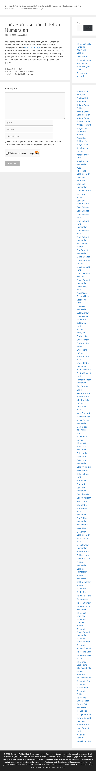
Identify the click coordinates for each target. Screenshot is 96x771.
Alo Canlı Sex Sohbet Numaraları (20, 74)
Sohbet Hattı (83, 555)
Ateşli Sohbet (83, 144)
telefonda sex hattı (49, 762)
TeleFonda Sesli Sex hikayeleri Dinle (84, 674)
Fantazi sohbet (84, 369)
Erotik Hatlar (82, 336)
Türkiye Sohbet (84, 714)
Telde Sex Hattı (84, 596)
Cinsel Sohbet (83, 257)
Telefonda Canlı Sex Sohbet (81, 622)
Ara (78, 23)
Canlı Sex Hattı (84, 190)
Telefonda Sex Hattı (17, 764)
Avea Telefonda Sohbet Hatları (83, 171)
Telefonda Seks (84, 652)
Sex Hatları (82, 480)
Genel (79, 390)
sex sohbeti (82, 524)
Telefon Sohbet (84, 603)
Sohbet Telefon (84, 582)
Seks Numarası (84, 467)
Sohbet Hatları (83, 551)
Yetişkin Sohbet (84, 741)
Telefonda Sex (83, 681)
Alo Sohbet (82, 101)
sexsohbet (82, 528)
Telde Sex (81, 592)
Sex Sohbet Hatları (63, 757)
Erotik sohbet (83, 340)
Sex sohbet (82, 501)
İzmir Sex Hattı (83, 413)
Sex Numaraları (84, 498)
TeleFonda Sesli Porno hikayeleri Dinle (84, 665)
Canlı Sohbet (83, 207)
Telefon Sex (82, 599)
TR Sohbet (82, 711)
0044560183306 (32, 48)
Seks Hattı (81, 456)
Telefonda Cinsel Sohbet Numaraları (83, 632)
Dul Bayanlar (83, 313)
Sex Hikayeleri (83, 494)
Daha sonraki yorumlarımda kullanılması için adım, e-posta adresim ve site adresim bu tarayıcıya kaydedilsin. (34, 143)
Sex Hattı (81, 484)
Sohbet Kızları (83, 558)
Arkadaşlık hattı (84, 125)
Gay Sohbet (82, 386)
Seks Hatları (82, 453)
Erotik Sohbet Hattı (14, 69)
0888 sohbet (83, 56)
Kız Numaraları (83, 417)
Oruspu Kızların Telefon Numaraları (20, 71)
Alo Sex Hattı (83, 98)
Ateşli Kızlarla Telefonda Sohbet (83, 131)
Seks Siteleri (82, 470)
